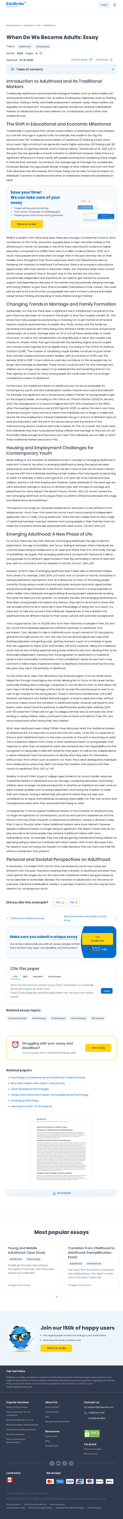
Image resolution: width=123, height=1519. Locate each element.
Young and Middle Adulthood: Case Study (26, 1250)
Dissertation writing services (21, 1429)
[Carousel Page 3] (61, 1296)
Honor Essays (78, 1018)
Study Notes (51, 1445)
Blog (47, 1441)
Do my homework (15, 1434)
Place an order (27, 224)
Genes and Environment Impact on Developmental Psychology (49, 1095)
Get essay (98, 1048)
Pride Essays (59, 1018)
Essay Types (51, 1436)
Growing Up (43, 46)
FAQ (47, 1416)
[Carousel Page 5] (66, 1296)
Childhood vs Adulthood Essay (27, 918)
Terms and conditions (35, 1504)
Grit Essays (98, 1018)
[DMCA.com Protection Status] (92, 1433)
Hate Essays (39, 1018)
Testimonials (52, 1412)
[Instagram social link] (71, 1463)
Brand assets (91, 1453)
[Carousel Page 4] (63, 1296)
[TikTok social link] (64, 1463)
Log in (104, 4)
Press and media (92, 1449)
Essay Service (13, 25)
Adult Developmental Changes (30, 1089)
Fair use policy (57, 1504)
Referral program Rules (41, 1507)
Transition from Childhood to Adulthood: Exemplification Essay (91, 1252)
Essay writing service (17, 1407)
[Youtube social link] (58, 1463)
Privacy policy (13, 1504)
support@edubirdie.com (101, 1407)
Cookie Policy (94, 1507)
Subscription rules (15, 1507)
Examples (28, 25)
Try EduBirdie (97, 939)
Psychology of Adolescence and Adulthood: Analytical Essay (48, 1077)
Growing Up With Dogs (24, 1100)
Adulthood (49, 25)
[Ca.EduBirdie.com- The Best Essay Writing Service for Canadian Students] (9, 1479)
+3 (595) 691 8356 (96, 1418)
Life (39, 25)
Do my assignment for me (19, 1420)
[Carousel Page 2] (59, 1296)
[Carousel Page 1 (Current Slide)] (57, 1296)
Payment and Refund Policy (70, 1507)
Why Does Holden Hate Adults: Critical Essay (85, 918)
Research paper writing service (22, 1424)
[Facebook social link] (51, 1463)
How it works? (52, 1407)
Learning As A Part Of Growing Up (31, 1106)
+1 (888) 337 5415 (96, 1412)
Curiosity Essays (17, 1018)
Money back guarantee (57, 1421)
